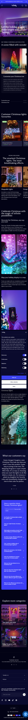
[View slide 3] (15, 489)
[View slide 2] (13, 489)
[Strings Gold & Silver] (11, 130)
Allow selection (14, 382)
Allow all (14, 377)
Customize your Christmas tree (5, 101)
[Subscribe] (24, 694)
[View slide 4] (16, 489)
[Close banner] (25, 332)
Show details (21, 373)
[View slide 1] (11, 489)
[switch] (24, 359)
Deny (14, 386)
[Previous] (1, 1)
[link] (11, 177)
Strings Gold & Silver (7, 143)
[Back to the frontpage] (1, 23)
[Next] (26, 1)
